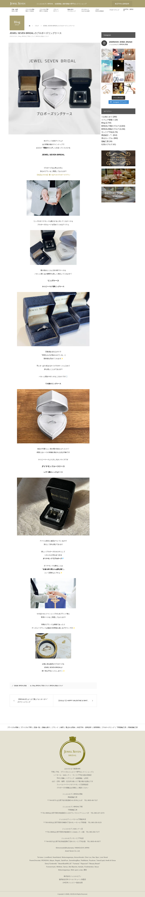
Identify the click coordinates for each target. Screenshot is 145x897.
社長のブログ (106, 144)
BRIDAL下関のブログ (28, 36)
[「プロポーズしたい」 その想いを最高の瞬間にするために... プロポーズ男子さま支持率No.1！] (118, 54)
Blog (19, 36)
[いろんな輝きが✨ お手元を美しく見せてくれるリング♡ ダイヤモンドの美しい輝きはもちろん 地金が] (129, 65)
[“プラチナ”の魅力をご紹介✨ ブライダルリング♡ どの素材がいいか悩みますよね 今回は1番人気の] (118, 77)
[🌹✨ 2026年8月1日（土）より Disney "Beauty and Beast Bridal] (118, 65)
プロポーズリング (114, 10)
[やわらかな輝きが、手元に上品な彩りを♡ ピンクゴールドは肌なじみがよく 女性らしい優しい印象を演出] (129, 88)
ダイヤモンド (85, 10)
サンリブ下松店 (107, 132)
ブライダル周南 (29, 10)
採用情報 (96, 727)
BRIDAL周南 (23, 685)
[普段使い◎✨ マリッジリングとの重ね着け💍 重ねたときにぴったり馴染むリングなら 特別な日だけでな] (129, 54)
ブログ (99, 10)
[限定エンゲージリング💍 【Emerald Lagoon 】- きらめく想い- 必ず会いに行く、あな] (107, 77)
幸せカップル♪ (107, 138)
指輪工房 (105, 141)
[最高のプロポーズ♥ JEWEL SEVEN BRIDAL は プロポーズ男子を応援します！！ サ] (129, 77)
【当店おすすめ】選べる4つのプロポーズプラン (53, 175)
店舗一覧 (37, 727)
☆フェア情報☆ (107, 120)
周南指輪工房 (133, 727)
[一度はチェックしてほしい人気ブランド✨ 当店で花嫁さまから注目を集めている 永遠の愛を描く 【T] (107, 54)
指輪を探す (71, 10)
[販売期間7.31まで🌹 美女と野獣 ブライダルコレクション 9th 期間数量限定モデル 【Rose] (118, 88)
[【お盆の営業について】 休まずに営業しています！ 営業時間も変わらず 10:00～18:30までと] (107, 65)
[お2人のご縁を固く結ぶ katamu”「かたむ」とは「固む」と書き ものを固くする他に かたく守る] (107, 88)
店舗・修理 (15, 10)
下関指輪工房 (121, 727)
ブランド (56, 10)
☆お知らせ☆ (106, 117)
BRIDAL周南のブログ (42, 36)
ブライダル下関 (44, 10)
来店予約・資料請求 (128, 10)
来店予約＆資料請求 (122, 4)
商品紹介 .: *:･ (106, 135)
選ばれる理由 (70, 727)
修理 (62, 727)
